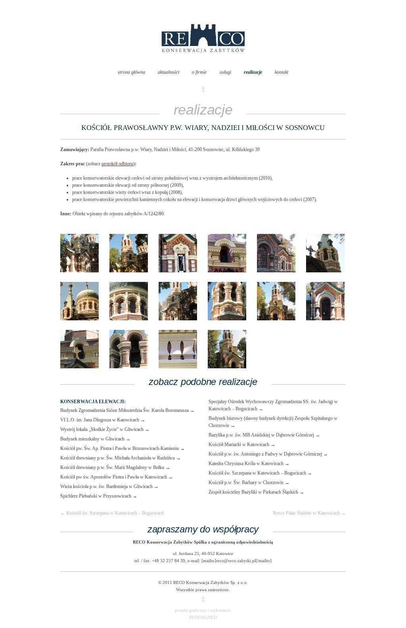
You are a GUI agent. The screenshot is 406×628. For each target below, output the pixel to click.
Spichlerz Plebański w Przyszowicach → (98, 496)
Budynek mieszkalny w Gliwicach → (95, 439)
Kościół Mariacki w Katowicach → (242, 444)
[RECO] (203, 60)
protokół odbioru (117, 164)
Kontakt (281, 72)
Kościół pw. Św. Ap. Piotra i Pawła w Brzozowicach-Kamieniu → (122, 448)
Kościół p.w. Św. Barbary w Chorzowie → (249, 482)
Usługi (225, 72)
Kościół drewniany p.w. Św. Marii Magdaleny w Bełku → (115, 467)
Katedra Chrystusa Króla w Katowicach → (249, 463)
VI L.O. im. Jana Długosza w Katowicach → (102, 420)
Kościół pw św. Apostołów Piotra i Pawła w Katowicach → (116, 477)
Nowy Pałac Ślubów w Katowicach (309, 513)
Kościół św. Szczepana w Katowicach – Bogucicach (112, 513)
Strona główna (131, 72)
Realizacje (253, 72)
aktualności (168, 72)
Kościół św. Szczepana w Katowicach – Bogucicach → (260, 473)
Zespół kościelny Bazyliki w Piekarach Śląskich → (256, 492)
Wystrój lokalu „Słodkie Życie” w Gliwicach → (104, 429)
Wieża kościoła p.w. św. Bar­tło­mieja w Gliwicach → (109, 486)
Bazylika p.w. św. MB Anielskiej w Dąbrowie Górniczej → (264, 435)
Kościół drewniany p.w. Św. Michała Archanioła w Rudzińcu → (120, 458)
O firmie (199, 72)
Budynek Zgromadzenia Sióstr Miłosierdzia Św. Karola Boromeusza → (127, 410)
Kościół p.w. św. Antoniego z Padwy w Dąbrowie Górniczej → (268, 454)
